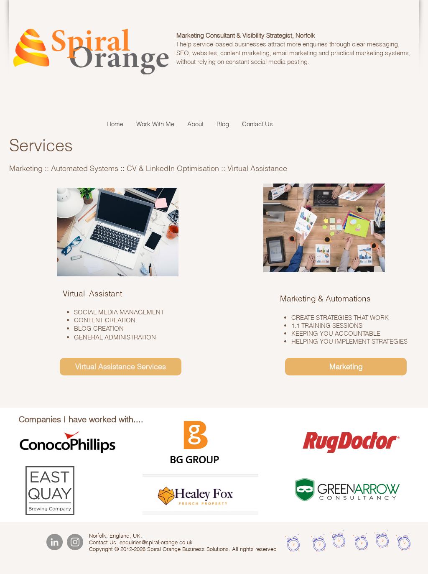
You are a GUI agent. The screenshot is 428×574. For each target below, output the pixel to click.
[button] (155, 124)
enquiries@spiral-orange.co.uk (156, 542)
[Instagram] (75, 542)
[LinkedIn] (54, 542)
